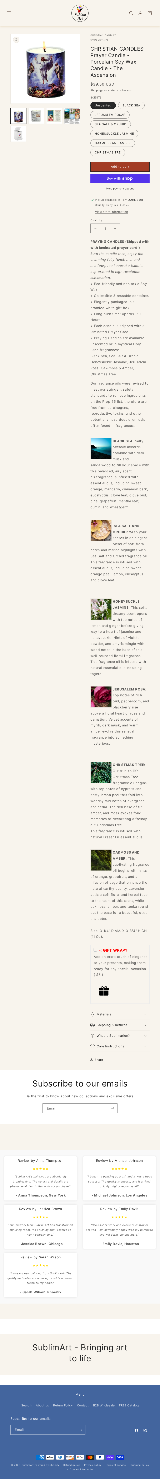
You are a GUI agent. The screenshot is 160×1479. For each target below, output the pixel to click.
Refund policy (71, 1465)
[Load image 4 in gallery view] (72, 116)
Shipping (96, 90)
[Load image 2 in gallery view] (36, 116)
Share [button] (99, 1059)
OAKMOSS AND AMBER (113, 143)
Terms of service (115, 1465)
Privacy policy (92, 1465)
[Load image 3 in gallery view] (54, 116)
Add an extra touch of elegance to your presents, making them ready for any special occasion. (121, 962)
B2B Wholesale (104, 1405)
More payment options (120, 188)
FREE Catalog (129, 1405)
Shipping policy (139, 1465)
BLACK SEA (131, 105)
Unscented (103, 105)
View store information (111, 211)
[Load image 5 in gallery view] (18, 134)
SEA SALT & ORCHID (110, 124)
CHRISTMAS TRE (108, 152)
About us (42, 1405)
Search (26, 1405)
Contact (83, 1405)
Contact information (82, 1469)
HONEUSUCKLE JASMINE (114, 133)
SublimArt (28, 1465)
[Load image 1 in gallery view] (18, 116)
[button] (8, 13)
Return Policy (63, 1405)
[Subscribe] (112, 1108)
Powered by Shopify (47, 1465)
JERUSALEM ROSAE (110, 114)
